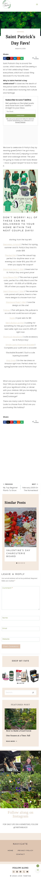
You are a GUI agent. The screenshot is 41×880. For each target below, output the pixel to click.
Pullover (6, 310)
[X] (23, 871)
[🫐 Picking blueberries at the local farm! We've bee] (30, 781)
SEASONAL (20, 32)
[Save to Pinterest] (11, 58)
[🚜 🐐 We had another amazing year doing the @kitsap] (30, 761)
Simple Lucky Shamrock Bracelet (20, 344)
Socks (12, 318)
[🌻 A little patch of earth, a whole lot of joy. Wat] (10, 781)
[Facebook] (20, 871)
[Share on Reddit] (18, 58)
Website (5, 639)
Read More (11, 741)
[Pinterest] (17, 871)
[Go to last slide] (7, 534)
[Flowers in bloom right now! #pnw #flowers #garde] (30, 802)
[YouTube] (27, 871)
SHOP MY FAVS (20, 661)
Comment (7, 588)
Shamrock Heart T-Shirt (13, 269)
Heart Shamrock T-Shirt (13, 291)
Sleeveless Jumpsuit (11, 244)
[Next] (33, 534)
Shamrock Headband (13, 337)
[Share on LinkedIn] (15, 58)
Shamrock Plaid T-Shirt (16, 302)
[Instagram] (13, 871)
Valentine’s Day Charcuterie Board (18, 553)
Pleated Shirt (10, 255)
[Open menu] (37, 4)
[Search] (33, 692)
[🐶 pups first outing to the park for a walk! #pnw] (10, 761)
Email (4, 628)
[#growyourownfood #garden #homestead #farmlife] (10, 802)
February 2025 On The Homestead (30, 487)
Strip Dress (11, 360)
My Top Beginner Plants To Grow (10, 487)
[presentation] (20, 527)
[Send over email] (22, 58)
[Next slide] (37, 676)
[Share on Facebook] (4, 58)
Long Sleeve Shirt (10, 277)
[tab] (16, 563)
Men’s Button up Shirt (15, 323)
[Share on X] (8, 58)
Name (5, 618)
